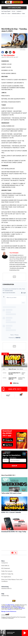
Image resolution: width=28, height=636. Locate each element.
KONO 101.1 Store (5, 13)
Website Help (5, 595)
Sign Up (14, 465)
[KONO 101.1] (14, 2)
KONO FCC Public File (7, 574)
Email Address (12, 457)
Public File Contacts (6, 571)
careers (10, 609)
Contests (19, 11)
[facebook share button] (2, 52)
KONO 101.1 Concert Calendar (11, 512)
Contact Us (4, 562)
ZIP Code (5, 457)
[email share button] (10, 52)
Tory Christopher (9, 55)
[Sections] (3, 2)
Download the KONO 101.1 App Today (13, 531)
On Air (13, 11)
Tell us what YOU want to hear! (11, 493)
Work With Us (5, 565)
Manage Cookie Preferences (8, 611)
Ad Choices (22, 608)
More (23, 13)
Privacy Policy (17, 607)
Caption (23, 46)
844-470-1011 (14, 389)
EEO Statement (5, 568)
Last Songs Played (5, 11)
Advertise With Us (16, 13)
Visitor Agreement (6, 607)
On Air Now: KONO (14, 364)
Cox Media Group (10, 604)
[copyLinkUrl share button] (14, 52)
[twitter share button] (6, 52)
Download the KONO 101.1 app (7, 433)
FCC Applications (6, 576)
